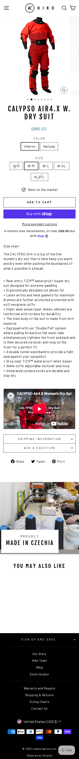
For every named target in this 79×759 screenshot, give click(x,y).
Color (40, 138)
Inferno (30, 146)
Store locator (39, 674)
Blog (39, 667)
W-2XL (39, 177)
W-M (31, 166)
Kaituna (49, 146)
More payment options (39, 224)
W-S (16, 166)
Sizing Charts (39, 702)
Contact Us (39, 708)
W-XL (61, 166)
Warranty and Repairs (40, 688)
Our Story (39, 654)
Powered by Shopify (39, 755)
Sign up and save (38, 639)
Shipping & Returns (39, 695)
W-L (46, 166)
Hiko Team (39, 660)
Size (39, 158)
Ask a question (39, 448)
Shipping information (39, 439)
